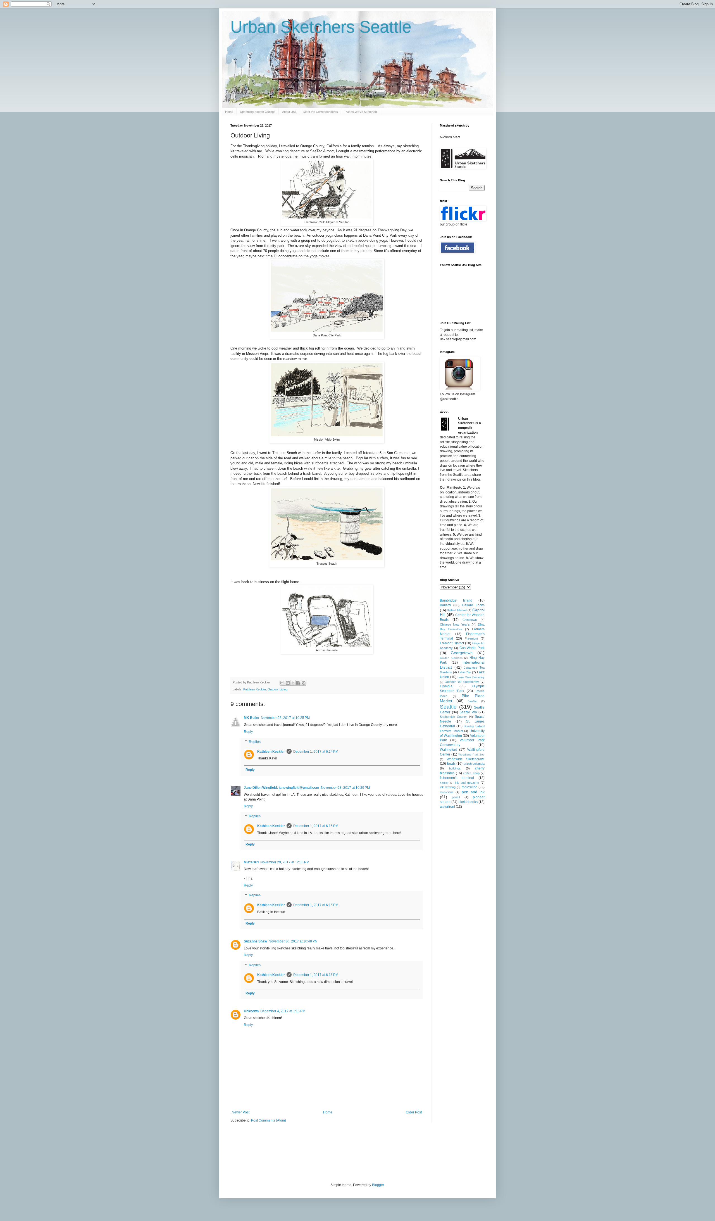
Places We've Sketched (361, 111)
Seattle (448, 707)
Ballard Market (456, 610)
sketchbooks (468, 802)
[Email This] (282, 683)
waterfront (447, 807)
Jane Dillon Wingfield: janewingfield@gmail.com (281, 788)
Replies (255, 742)
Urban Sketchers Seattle (320, 27)
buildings (455, 768)
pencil (456, 797)
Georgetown (462, 652)
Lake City (464, 672)
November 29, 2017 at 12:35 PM (284, 862)
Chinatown (470, 619)
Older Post (414, 1112)
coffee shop (471, 773)
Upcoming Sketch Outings (257, 111)
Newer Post (240, 1112)
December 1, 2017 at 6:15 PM (315, 826)
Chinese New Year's (455, 624)
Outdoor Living (277, 689)
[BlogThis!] (287, 683)
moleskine (469, 787)
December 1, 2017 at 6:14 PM (315, 752)
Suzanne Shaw (255, 941)
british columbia (474, 763)
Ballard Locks (473, 605)
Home (229, 111)
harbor (444, 782)
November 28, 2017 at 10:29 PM (345, 788)
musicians (447, 792)
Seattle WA (468, 712)
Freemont (471, 638)
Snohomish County (453, 716)
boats (451, 764)
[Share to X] (293, 683)
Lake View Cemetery (471, 677)
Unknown (251, 1011)
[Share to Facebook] (298, 683)
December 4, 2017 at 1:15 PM (282, 1011)
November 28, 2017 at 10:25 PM (285, 718)
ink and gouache (467, 782)
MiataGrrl (251, 862)
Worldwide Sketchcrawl (466, 759)
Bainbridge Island (456, 600)
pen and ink (473, 792)
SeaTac (472, 701)
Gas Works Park (472, 648)
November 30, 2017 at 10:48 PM (293, 941)
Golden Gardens (451, 657)
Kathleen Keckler (254, 689)
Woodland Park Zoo (471, 754)
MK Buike (251, 718)
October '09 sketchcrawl (462, 681)
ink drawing (448, 787)
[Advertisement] (332, 1152)
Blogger (378, 1185)
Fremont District (452, 643)
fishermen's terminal (457, 778)
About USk (289, 111)
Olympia (446, 686)
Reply (248, 732)
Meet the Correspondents (320, 111)
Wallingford (448, 750)
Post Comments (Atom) (268, 1120)
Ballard (445, 605)
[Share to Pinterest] (303, 683)
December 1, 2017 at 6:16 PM (315, 975)
